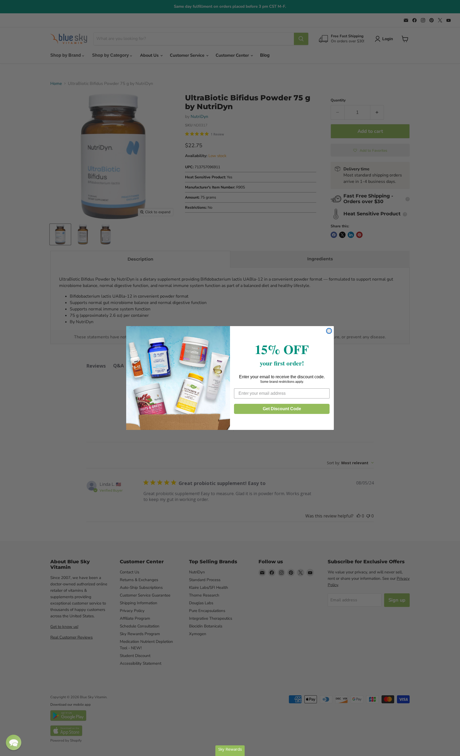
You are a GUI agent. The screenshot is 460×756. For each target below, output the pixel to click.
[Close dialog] (329, 331)
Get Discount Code (282, 408)
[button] (13, 742)
